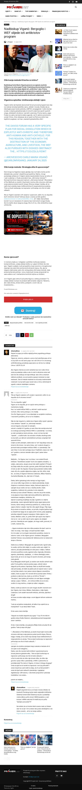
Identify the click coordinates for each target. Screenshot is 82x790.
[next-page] (8, 758)
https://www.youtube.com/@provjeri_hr (19, 75)
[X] (22, 335)
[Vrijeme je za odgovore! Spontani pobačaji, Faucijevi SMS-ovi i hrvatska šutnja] (58, 90)
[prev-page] (5, 758)
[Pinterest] (27, 335)
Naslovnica (7, 22)
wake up (7, 325)
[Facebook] (69, 1)
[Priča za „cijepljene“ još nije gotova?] (28, 740)
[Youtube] (76, 1)
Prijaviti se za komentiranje (19, 386)
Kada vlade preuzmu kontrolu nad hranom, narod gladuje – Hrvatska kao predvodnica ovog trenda (11, 751)
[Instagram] (72, 1)
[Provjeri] (5, 42)
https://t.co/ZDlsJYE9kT (31, 151)
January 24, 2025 (36, 160)
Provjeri (10, 42)
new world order (29, 322)
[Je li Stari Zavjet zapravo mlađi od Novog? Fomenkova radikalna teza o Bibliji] (58, 31)
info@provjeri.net (33, 777)
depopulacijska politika (16, 322)
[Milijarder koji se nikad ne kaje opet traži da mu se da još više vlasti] (58, 41)
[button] (75, 7)
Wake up (14, 22)
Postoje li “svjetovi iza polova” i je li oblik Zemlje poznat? (70, 73)
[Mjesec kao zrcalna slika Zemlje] (58, 48)
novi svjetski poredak (41, 322)
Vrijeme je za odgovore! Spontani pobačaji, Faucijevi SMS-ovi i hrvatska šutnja (69, 91)
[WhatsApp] (32, 335)
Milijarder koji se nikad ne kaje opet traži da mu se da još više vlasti (70, 41)
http (20, 74)
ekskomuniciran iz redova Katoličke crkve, (19, 199)
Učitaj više (66, 98)
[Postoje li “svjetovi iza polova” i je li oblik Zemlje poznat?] (58, 73)
